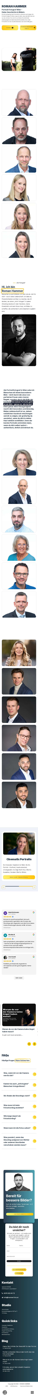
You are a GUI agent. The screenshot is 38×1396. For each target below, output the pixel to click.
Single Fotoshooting (7, 1331)
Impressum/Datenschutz (26, 1386)
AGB (6, 1386)
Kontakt (8, 27)
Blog (5, 1341)
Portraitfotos (5, 1332)
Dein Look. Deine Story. (19, 877)
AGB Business (13, 1386)
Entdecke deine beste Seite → (27, 27)
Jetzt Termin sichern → (19, 1214)
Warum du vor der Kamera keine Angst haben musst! (18, 1030)
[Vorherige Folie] (3, 887)
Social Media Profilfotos (8, 1329)
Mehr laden (19, 978)
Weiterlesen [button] (7, 928)
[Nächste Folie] (34, 887)
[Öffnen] (32, 1392)
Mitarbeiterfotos (6, 1334)
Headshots (4, 1327)
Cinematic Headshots (7, 1325)
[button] (19, 1074)
